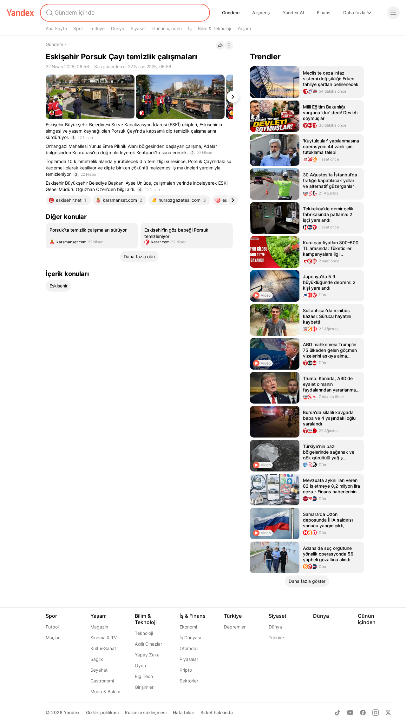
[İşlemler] (229, 45)
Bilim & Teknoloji (214, 28)
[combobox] (124, 12)
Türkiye (97, 28)
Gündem (230, 12)
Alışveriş (261, 12)
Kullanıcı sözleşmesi (146, 712)
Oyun (140, 665)
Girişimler (144, 687)
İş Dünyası (190, 637)
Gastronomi (102, 680)
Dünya (117, 28)
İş (190, 28)
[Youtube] (350, 713)
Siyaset (138, 28)
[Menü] (393, 12)
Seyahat (99, 670)
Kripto (186, 670)
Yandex (72, 712)
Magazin (99, 626)
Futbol (52, 626)
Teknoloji (144, 633)
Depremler (235, 626)
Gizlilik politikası (102, 712)
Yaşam (244, 28)
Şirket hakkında (216, 712)
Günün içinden (167, 28)
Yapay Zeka (147, 654)
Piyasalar (189, 659)
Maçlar (53, 637)
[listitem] (92, 235)
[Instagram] (376, 713)
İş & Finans (193, 616)
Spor (78, 28)
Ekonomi (188, 626)
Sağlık (96, 659)
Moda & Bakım (105, 691)
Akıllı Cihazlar (148, 644)
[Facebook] (363, 713)
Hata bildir (183, 712)
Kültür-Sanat (103, 648)
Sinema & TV (103, 637)
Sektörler (189, 680)
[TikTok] (337, 713)
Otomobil (189, 648)
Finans (324, 12)
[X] (388, 713)
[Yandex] (20, 13)
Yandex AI (293, 12)
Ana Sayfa (56, 28)
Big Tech (144, 676)
